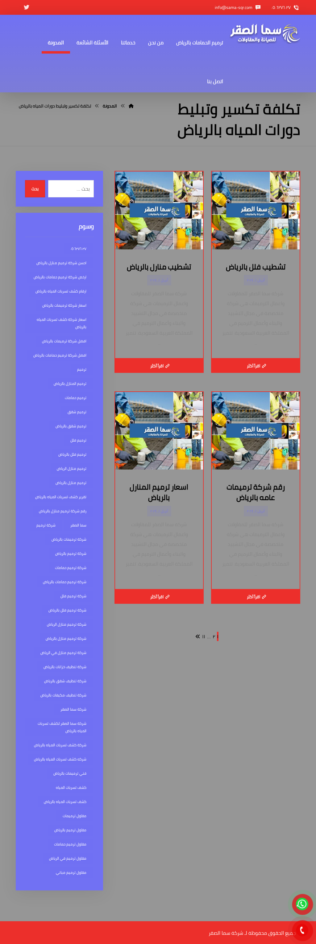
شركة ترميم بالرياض (70, 553)
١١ (203, 636)
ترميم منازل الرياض (71, 468)
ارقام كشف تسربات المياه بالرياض (60, 291)
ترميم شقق (77, 411)
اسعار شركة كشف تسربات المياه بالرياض (61, 323)
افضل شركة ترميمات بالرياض (64, 341)
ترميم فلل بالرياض (72, 454)
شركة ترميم (46, 525)
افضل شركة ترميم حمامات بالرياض (59, 355)
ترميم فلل (78, 440)
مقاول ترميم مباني (71, 872)
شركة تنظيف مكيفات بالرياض (63, 695)
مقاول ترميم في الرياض (67, 858)
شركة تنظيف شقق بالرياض (65, 680)
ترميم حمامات (75, 397)
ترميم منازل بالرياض (71, 482)
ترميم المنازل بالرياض (70, 383)
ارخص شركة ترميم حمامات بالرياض (60, 276)
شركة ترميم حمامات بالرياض (64, 581)
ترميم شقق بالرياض (71, 426)
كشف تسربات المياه (71, 787)
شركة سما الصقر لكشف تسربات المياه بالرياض (62, 727)
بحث (35, 189)
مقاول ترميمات (74, 815)
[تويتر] (26, 7)
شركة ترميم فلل (73, 595)
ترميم (81, 369)
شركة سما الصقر (73, 709)
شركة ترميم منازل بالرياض (66, 638)
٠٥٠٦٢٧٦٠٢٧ (78, 248)
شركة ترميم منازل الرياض (66, 624)
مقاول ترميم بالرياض (70, 829)
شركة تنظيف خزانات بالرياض (65, 666)
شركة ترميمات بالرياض (69, 539)
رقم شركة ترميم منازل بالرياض (62, 510)
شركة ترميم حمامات (70, 567)
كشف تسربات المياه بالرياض (65, 801)
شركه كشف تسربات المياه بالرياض (60, 759)
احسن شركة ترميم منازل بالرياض (61, 262)
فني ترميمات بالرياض (69, 773)
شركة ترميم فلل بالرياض (67, 610)
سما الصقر (78, 525)
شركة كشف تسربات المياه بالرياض (60, 744)
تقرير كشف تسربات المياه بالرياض (60, 496)
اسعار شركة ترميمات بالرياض (64, 305)
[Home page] (131, 106)
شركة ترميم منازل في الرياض (63, 652)
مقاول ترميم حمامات (70, 844)
